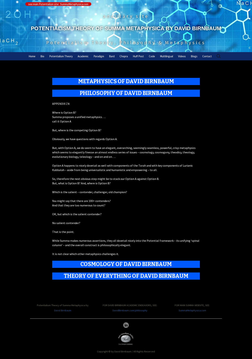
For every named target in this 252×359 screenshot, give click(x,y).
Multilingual (166, 56)
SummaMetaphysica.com (192, 310)
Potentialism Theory (61, 56)
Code (152, 56)
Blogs (194, 56)
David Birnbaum (62, 310)
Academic (83, 56)
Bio (42, 56)
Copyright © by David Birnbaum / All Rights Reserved (126, 351)
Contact (207, 56)
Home (32, 56)
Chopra (124, 56)
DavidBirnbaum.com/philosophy (130, 310)
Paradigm (99, 56)
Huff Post (138, 56)
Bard (112, 56)
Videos (182, 56)
